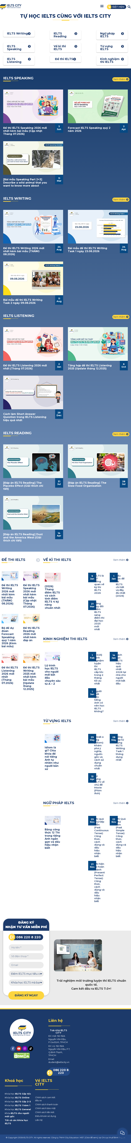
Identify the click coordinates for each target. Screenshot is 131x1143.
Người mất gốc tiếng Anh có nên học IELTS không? (99, 701)
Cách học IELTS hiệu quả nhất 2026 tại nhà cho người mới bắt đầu (121, 669)
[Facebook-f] (12, 1048)
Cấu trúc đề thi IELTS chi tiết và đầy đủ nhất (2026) (120, 585)
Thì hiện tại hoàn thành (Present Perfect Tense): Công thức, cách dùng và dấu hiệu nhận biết (99, 882)
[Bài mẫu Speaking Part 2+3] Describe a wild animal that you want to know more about (25, 182)
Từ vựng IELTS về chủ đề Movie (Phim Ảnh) (99, 785)
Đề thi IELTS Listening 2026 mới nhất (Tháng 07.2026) (25, 367)
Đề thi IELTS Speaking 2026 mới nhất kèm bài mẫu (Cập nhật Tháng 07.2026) (25, 130)
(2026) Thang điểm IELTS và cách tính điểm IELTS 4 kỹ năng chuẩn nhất (52, 597)
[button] (102, 5)
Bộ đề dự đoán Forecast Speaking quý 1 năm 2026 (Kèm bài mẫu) (9, 637)
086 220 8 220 (28, 937)
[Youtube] (18, 1048)
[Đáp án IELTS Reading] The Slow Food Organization (87, 484)
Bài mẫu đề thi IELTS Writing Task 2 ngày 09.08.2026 (22, 301)
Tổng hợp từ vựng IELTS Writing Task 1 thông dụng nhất (120, 748)
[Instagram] (24, 1048)
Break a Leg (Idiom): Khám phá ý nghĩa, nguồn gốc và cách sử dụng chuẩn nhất (99, 752)
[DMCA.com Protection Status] (22, 1057)
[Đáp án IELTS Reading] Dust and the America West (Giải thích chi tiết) (23, 537)
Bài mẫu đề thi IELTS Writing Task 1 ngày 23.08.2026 (87, 250)
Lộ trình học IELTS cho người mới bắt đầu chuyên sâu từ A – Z (53, 674)
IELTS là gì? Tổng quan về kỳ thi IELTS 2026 (99, 584)
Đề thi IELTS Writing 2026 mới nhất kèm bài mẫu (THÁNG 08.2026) (23, 251)
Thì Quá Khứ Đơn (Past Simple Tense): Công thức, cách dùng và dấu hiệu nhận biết (121, 837)
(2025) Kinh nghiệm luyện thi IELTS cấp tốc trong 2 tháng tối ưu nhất (99, 669)
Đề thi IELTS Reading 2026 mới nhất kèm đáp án (31, 634)
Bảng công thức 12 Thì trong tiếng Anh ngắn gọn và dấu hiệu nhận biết (52, 838)
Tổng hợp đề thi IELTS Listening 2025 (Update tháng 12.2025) (90, 367)
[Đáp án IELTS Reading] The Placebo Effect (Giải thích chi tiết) (23, 485)
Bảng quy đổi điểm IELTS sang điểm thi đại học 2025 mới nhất (99, 616)
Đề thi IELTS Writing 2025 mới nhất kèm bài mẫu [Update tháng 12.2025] (31, 678)
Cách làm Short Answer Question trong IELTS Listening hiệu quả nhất (24, 417)
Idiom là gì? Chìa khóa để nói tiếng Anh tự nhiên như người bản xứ (52, 758)
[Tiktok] (30, 1048)
